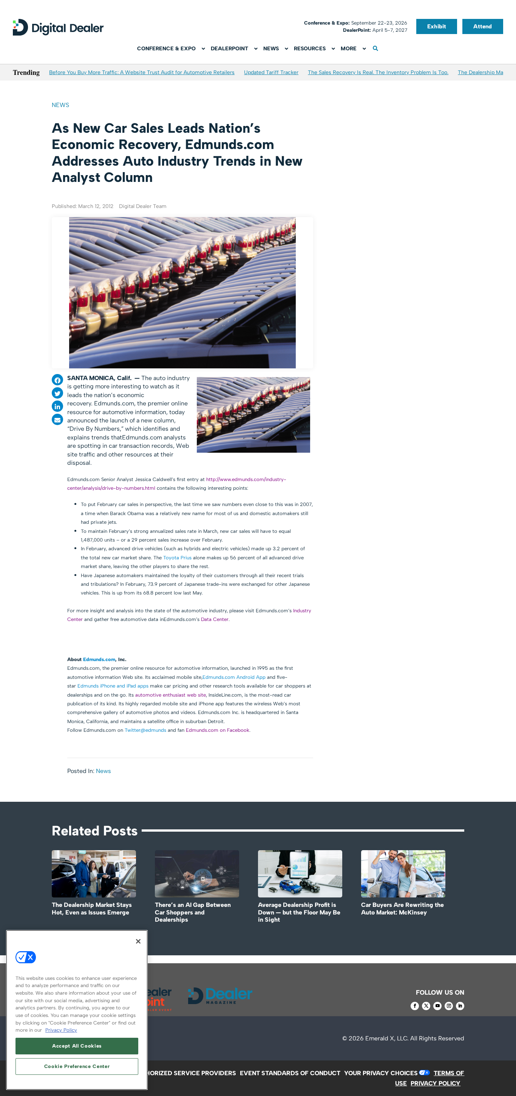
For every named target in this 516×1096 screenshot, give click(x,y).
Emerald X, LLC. (387, 1038)
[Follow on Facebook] (415, 1006)
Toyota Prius (177, 557)
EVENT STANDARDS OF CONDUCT (290, 1073)
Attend (482, 26)
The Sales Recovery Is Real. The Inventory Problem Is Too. (378, 72)
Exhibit (436, 26)
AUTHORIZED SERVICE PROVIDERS (184, 1073)
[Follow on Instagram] (449, 1006)
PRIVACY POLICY (435, 1083)
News (60, 105)
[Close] (138, 941)
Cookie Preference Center (77, 1066)
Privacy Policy (61, 1030)
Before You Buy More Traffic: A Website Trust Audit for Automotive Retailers (142, 72)
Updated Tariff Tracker (271, 72)
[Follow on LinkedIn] (460, 1006)
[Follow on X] (426, 1006)
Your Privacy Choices (381, 1073)
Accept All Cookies (77, 1046)
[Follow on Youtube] (437, 1006)
